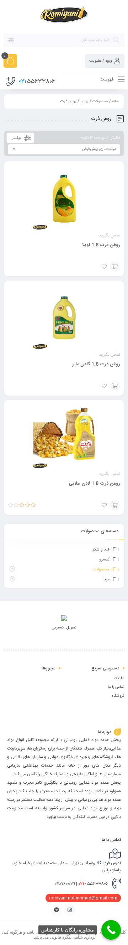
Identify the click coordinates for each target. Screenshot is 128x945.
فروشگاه (118, 696)
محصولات (100, 101)
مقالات (119, 678)
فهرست (107, 79)
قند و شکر (101, 549)
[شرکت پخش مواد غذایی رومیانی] (64, 16)
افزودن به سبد (115, 266)
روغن (84, 101)
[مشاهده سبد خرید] (10, 62)
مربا (106, 579)
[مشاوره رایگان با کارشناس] (111, 930)
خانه (115, 101)
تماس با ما (116, 687)
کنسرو (104, 559)
